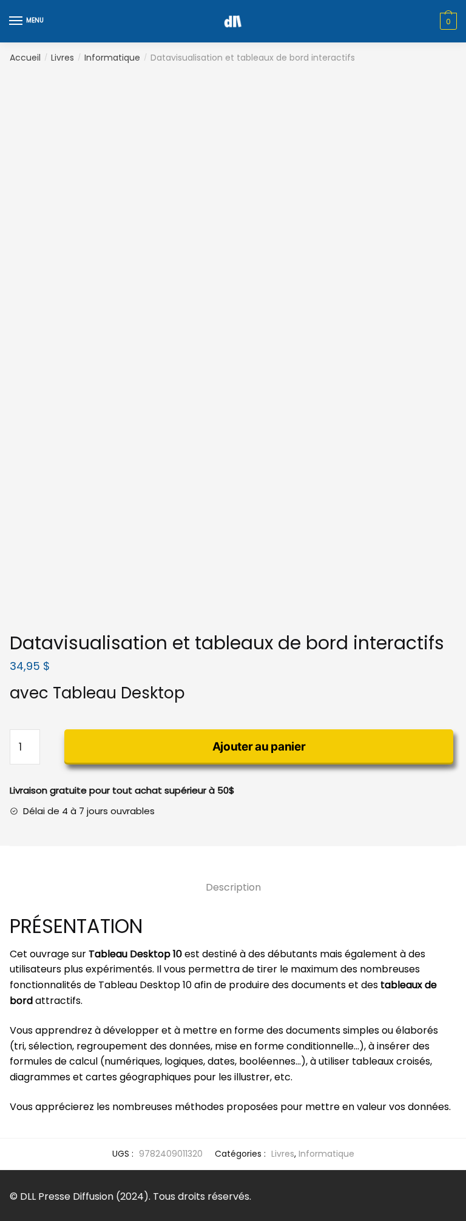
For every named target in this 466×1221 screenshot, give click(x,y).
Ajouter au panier (259, 747)
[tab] (233, 877)
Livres (62, 58)
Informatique (112, 58)
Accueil (25, 58)
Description (233, 887)
